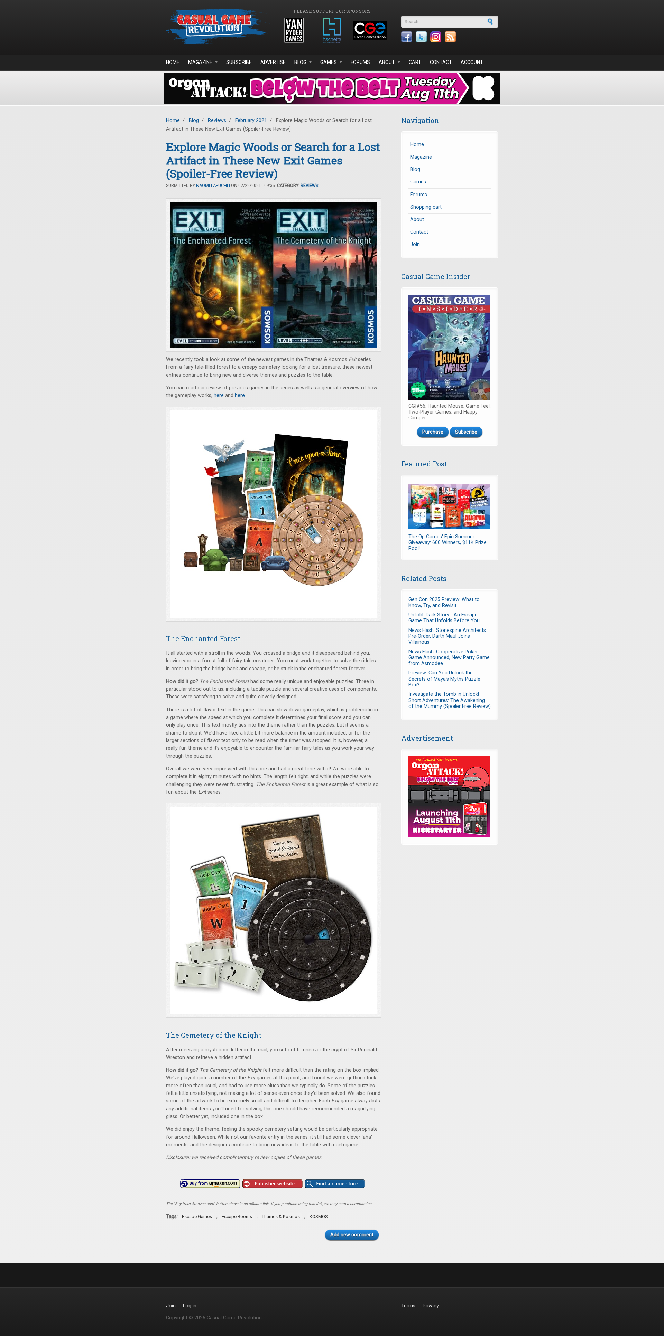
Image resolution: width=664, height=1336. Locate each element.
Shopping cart (426, 207)
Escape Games (197, 1216)
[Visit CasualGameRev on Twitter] (421, 36)
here (219, 395)
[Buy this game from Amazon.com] (210, 1184)
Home (172, 62)
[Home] (218, 26)
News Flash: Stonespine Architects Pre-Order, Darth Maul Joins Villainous (447, 636)
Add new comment (352, 1235)
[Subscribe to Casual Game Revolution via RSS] (450, 36)
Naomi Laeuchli (213, 185)
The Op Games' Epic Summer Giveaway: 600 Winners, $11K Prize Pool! (447, 543)
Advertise (273, 62)
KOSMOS (319, 1216)
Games (328, 62)
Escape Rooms (237, 1216)
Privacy (431, 1306)
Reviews (217, 120)
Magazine (200, 62)
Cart (415, 62)
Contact (441, 62)
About (387, 62)
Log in (189, 1306)
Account (472, 62)
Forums (360, 62)
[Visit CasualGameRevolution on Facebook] (406, 36)
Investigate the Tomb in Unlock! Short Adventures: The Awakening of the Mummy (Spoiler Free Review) (449, 700)
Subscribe (239, 62)
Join (415, 244)
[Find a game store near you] (334, 1184)
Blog (300, 62)
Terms (408, 1306)
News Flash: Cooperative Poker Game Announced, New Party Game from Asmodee (449, 658)
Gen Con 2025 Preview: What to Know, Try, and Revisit (444, 602)
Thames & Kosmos (281, 1216)
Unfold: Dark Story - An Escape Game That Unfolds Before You (444, 618)
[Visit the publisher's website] (272, 1184)
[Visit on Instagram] (435, 36)
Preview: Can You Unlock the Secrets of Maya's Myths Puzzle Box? (444, 679)
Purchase (432, 432)
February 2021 (251, 120)
